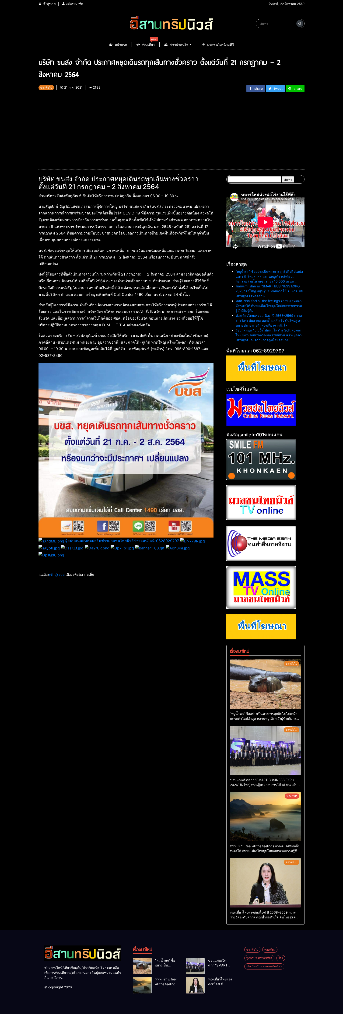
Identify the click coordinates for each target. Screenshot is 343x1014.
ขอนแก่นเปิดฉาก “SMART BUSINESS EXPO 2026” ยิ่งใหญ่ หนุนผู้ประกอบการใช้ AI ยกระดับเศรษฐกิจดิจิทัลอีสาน (269, 291)
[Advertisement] (171, 128)
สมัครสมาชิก (74, 4)
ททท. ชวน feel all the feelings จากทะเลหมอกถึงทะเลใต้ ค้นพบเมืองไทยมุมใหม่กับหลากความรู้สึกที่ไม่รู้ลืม (269, 306)
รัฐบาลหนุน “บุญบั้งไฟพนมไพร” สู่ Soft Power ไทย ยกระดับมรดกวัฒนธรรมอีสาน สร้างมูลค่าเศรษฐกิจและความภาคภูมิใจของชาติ (269, 335)
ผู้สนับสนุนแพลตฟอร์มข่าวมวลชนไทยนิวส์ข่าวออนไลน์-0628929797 (122, 540)
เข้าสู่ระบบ (49, 4)
